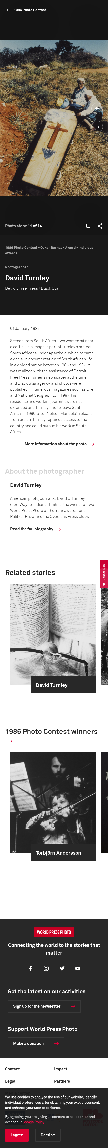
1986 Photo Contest (30, 10)
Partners (62, 1081)
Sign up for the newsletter (36, 1006)
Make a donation (28, 1044)
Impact (60, 1069)
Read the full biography (31, 529)
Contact (12, 1069)
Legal (10, 1081)
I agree (17, 1135)
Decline (48, 1135)
